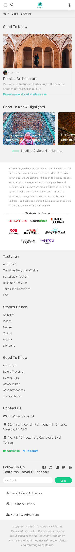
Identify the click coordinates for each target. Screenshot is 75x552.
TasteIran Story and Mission (20, 270)
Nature (7, 327)
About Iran (9, 264)
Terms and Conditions (16, 288)
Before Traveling (13, 371)
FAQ (5, 295)
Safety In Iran (11, 383)
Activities (8, 314)
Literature (9, 345)
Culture (7, 333)
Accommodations (14, 390)
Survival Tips (11, 377)
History (7, 339)
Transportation (12, 396)
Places (7, 321)
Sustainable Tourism (15, 276)
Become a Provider (15, 282)
